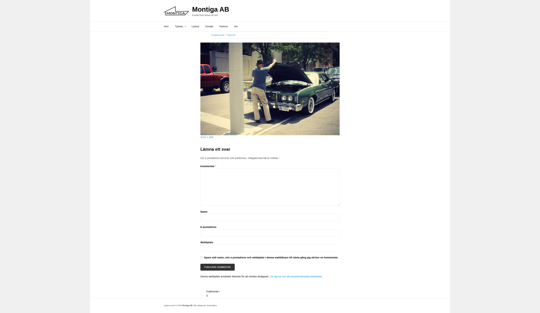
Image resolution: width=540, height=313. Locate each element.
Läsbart (195, 26)
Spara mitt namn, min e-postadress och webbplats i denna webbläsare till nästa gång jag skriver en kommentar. (271, 257)
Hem (166, 26)
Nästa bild (231, 35)
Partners (223, 26)
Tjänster (179, 26)
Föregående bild (217, 35)
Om (236, 26)
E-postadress (208, 227)
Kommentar (208, 166)
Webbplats (206, 242)
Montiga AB (210, 9)
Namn (203, 211)
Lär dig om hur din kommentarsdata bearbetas (296, 276)
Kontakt (209, 26)
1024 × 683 (206, 137)
